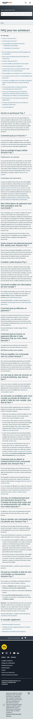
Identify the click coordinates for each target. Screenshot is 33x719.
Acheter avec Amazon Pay (8, 672)
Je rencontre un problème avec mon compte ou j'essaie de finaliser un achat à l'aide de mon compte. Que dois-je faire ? (17, 82)
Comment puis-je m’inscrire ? (9, 41)
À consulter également (8, 107)
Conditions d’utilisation (7, 660)
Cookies (3, 670)
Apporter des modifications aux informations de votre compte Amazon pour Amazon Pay (16, 302)
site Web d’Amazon (9, 293)
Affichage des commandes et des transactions (14, 631)
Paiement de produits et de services (11, 624)
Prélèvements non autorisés (11, 45)
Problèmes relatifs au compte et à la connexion (19, 451)
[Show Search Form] (25, 2)
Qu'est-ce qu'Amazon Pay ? (9, 38)
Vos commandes (21, 610)
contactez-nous (12, 441)
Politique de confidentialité (8, 663)
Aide (8, 657)
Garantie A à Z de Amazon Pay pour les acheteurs (13, 187)
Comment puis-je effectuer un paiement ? (12, 66)
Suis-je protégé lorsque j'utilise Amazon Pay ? (13, 43)
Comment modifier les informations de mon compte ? (15, 63)
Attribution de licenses (7, 665)
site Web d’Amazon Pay (15, 297)
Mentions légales (6, 668)
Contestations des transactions (11, 48)
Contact (4, 657)
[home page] (7, 3)
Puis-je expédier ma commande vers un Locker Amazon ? (16, 73)
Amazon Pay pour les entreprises (10, 675)
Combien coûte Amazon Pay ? (10, 61)
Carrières (13, 657)
